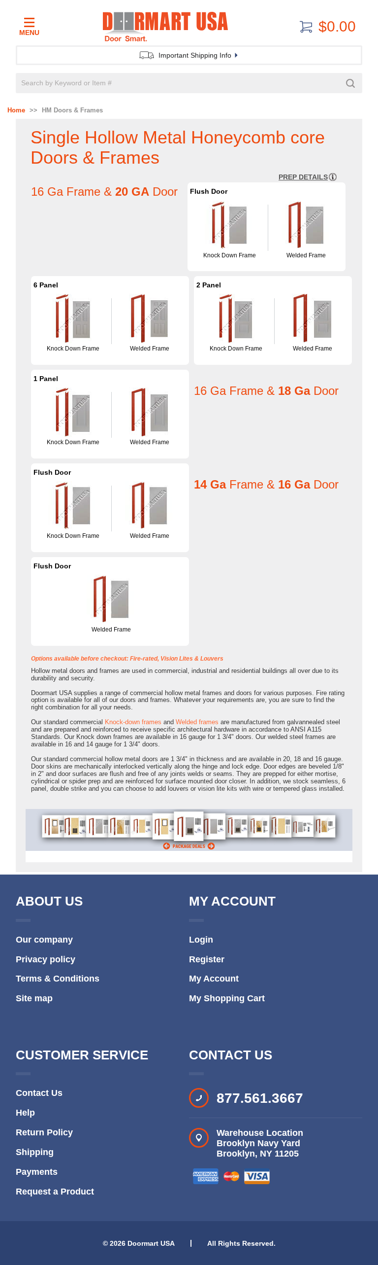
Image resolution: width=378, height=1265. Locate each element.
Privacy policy (45, 959)
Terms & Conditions (57, 979)
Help (25, 1113)
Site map (34, 998)
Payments (37, 1172)
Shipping (35, 1152)
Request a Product (55, 1191)
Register (206, 959)
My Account (214, 979)
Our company (44, 940)
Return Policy (44, 1132)
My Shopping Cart (227, 998)
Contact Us (39, 1093)
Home (16, 110)
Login (201, 940)
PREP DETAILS (303, 177)
